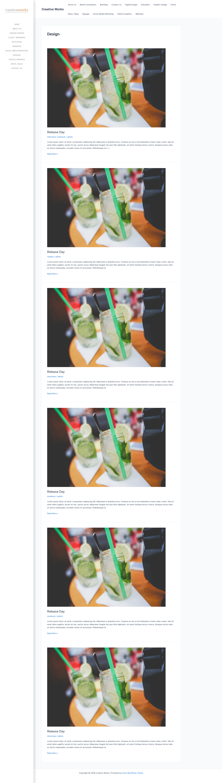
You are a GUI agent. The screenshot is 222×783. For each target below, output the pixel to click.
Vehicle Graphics (124, 14)
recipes (50, 256)
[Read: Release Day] (106, 87)
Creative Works (53, 9)
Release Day (56, 132)
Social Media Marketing (103, 14)
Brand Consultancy (88, 4)
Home (173, 4)
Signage (85, 14)
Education (145, 4)
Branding (104, 4)
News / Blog (73, 14)
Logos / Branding (16, 38)
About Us (72, 4)
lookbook (61, 137)
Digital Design (131, 4)
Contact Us (116, 4)
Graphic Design (160, 4)
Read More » (52, 153)
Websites (139, 14)
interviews (51, 137)
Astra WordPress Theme (132, 773)
